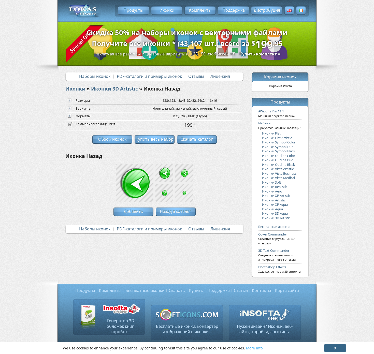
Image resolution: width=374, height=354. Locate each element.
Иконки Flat (271, 133)
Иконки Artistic (273, 200)
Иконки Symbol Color (278, 142)
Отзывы (196, 76)
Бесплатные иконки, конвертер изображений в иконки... (187, 329)
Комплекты (200, 10)
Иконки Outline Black (278, 164)
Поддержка (233, 10)
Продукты (133, 10)
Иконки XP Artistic (276, 195)
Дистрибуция (267, 10)
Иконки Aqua (272, 209)
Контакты (261, 290)
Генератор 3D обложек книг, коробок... (121, 326)
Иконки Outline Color (278, 155)
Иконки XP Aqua (275, 204)
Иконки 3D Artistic (114, 88)
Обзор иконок (112, 139)
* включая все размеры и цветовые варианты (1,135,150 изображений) (187, 54)
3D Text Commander (277, 254)
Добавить (133, 211)
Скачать (177, 290)
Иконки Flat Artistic (277, 138)
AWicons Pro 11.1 (276, 113)
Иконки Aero (272, 191)
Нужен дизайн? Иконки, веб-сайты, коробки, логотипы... (265, 329)
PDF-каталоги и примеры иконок (149, 76)
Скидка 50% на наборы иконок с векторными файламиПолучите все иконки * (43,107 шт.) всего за (187, 39)
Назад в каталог (175, 211)
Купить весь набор (155, 139)
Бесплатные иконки (274, 226)
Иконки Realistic (274, 186)
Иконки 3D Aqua (275, 213)
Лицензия (220, 76)
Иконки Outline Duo (277, 160)
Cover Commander (276, 238)
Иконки (167, 10)
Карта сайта (287, 290)
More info (254, 348)
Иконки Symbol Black (278, 151)
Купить (196, 290)
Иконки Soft (271, 182)
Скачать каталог (196, 139)
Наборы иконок (94, 76)
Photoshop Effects (279, 269)
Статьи (241, 290)
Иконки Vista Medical (278, 177)
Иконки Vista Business (279, 173)
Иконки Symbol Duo (278, 146)
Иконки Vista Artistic (278, 169)
